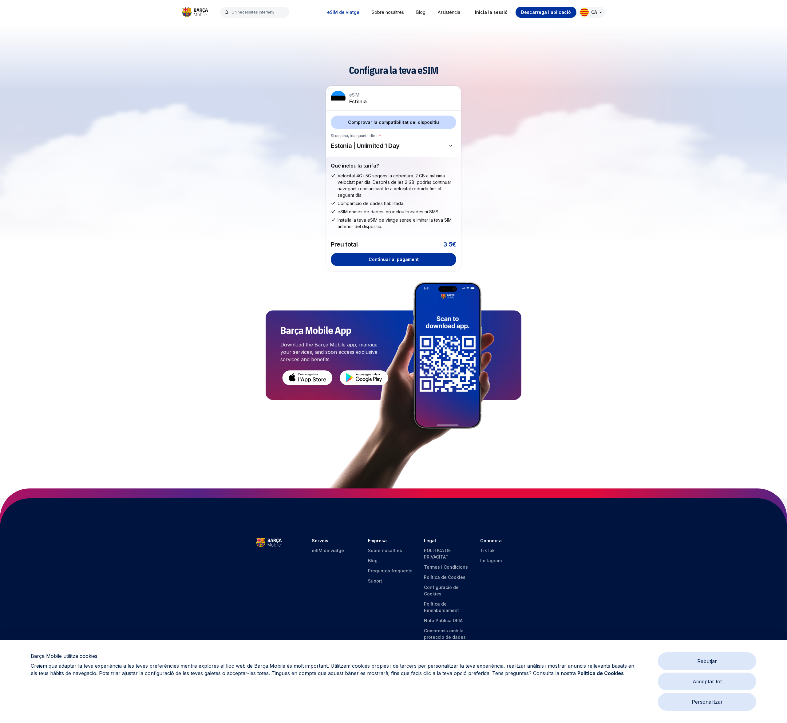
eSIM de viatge (343, 12)
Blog (420, 12)
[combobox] (258, 12)
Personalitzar (707, 702)
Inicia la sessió (491, 12)
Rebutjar (707, 661)
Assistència (449, 12)
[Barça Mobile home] (195, 12)
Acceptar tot (707, 681)
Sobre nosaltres (388, 12)
